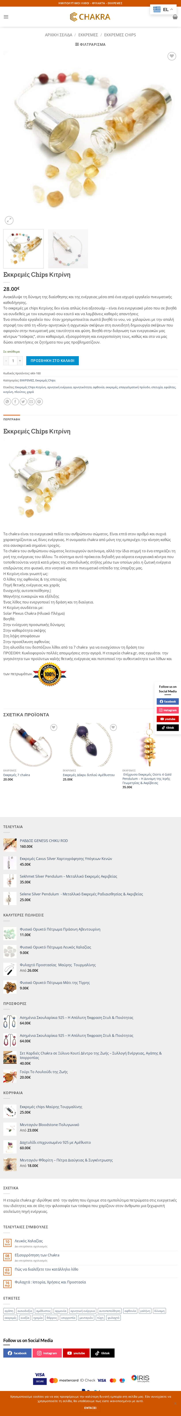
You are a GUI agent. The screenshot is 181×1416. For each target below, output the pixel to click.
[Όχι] (175, 1404)
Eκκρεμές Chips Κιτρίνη (30, 387)
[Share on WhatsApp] (7, 401)
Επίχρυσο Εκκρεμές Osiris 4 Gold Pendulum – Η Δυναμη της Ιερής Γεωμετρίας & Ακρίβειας (147, 779)
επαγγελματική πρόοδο (134, 387)
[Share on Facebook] (15, 401)
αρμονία (60, 1311)
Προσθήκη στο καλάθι (53, 360)
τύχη (100, 1318)
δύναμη (159, 1311)
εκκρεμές (112, 387)
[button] (6, 16)
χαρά (30, 392)
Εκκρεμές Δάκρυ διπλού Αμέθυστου (89, 775)
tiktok (105, 1353)
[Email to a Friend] (31, 401)
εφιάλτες (169, 387)
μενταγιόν (86, 1318)
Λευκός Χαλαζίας (29, 1241)
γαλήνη (145, 1311)
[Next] (169, 138)
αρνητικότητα (82, 387)
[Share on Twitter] (23, 401)
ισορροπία (68, 1318)
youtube (79, 1353)
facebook (20, 1353)
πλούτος (20, 392)
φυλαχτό (113, 1318)
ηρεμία (38, 1318)
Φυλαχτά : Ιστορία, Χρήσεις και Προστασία (50, 1282)
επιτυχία (157, 387)
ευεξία (25, 1318)
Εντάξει (90, 1408)
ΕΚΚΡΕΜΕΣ (88, 34)
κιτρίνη (8, 392)
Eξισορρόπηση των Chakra (37, 1255)
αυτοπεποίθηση (109, 1311)
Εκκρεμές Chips (120, 34)
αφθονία (98, 387)
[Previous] (12, 138)
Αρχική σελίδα (58, 34)
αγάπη (9, 1311)
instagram (50, 1353)
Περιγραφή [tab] (11, 419)
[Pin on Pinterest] (39, 401)
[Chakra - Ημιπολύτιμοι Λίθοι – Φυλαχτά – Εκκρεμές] (90, 16)
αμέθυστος (43, 1311)
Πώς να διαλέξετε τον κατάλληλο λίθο (46, 1269)
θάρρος (52, 1318)
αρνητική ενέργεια (59, 387)
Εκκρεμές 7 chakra (16, 775)
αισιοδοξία (24, 1311)
